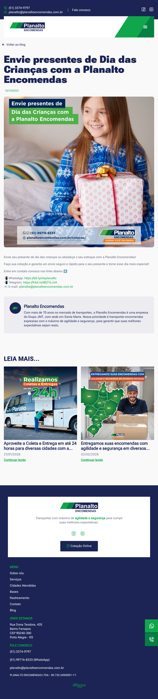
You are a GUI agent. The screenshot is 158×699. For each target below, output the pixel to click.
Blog (13, 610)
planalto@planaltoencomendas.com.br (46, 286)
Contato (15, 604)
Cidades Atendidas (23, 585)
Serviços (15, 579)
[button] (145, 27)
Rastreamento (19, 598)
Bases (14, 592)
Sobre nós (17, 573)
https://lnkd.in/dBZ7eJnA (40, 282)
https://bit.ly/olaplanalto (40, 278)
